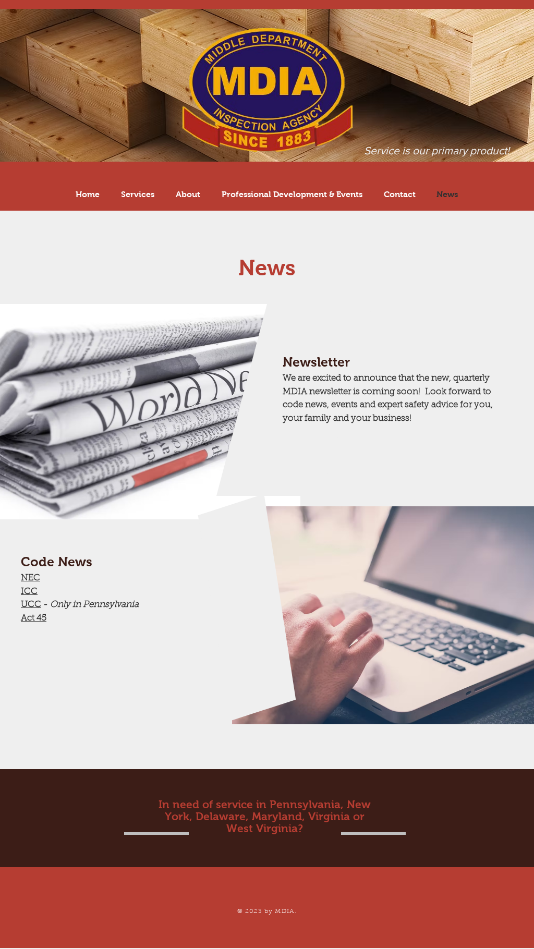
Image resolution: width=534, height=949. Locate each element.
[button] (292, 194)
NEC (30, 578)
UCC (31, 604)
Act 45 (33, 618)
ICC (29, 591)
